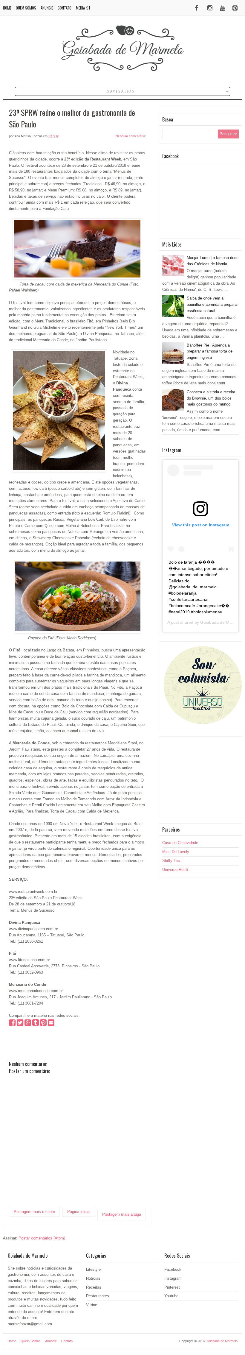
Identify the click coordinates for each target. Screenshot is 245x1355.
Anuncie (47, 8)
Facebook (172, 1269)
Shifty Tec (171, 860)
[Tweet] (20, 1024)
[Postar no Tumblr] (35, 1024)
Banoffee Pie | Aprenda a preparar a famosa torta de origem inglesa (209, 351)
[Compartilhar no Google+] (27, 1024)
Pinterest (172, 1287)
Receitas (93, 1287)
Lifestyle (93, 1269)
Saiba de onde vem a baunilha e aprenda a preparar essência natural (212, 304)
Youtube (171, 1296)
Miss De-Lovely (175, 851)
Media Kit (83, 8)
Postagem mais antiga (121, 1214)
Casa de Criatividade (180, 843)
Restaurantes (97, 1296)
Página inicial (78, 1211)
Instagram (173, 1278)
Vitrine (91, 1305)
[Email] (51, 1024)
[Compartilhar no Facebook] (12, 1024)
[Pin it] (43, 1024)
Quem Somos (26, 8)
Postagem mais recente (34, 1211)
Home (7, 8)
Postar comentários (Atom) (42, 1238)
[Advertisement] (200, 777)
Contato (64, 8)
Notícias (93, 1278)
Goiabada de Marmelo (221, 622)
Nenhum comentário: (131, 136)
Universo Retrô (175, 869)
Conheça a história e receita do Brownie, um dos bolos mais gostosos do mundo (211, 398)
